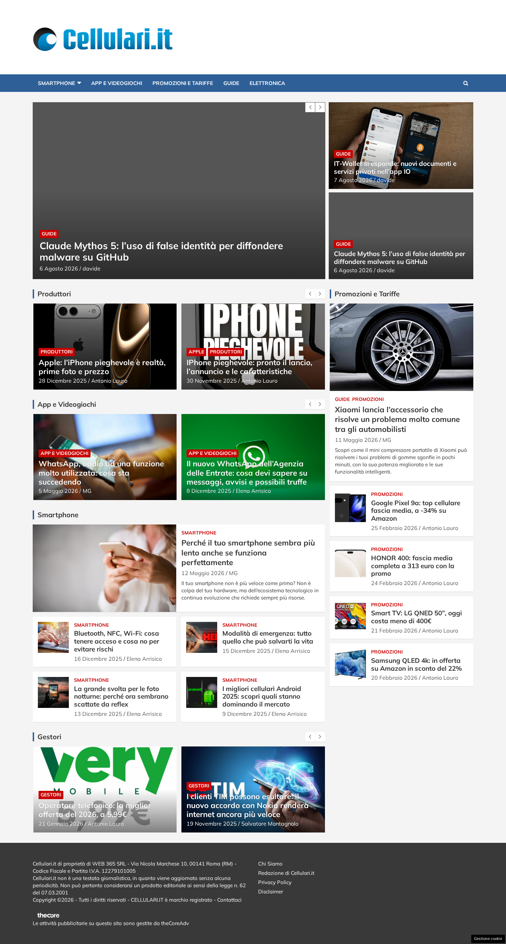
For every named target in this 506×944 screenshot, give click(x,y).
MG (233, 573)
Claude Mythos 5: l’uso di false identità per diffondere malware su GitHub (140, 251)
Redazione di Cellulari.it (286, 873)
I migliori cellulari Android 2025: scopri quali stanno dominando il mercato (261, 697)
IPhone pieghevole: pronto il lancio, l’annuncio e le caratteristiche (101, 367)
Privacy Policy (275, 882)
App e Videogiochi (116, 83)
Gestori (50, 786)
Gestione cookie (488, 938)
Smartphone (56, 83)
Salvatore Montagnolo (264, 490)
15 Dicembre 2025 (246, 650)
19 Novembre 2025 (63, 823)
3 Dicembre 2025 (209, 490)
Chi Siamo (270, 863)
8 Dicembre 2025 (60, 490)
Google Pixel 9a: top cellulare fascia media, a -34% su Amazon (415, 511)
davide (71, 268)
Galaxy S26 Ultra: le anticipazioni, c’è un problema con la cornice (248, 367)
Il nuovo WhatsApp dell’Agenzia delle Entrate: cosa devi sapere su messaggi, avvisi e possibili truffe (98, 473)
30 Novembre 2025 (63, 380)
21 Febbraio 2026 (394, 630)
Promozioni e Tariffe (182, 83)
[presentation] (310, 107)
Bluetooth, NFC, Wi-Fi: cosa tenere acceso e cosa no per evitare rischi (116, 641)
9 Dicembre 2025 (244, 713)
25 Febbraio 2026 (394, 527)
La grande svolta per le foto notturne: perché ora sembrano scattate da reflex (121, 697)
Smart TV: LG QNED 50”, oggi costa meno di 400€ (416, 617)
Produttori (78, 352)
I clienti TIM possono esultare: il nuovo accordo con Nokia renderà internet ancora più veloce (99, 805)
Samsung (238, 352)
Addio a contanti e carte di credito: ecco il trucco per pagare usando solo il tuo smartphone (249, 473)
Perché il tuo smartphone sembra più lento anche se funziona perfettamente (248, 552)
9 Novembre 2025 (210, 823)
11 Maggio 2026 (356, 439)
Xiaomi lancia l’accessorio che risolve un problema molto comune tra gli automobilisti (397, 419)
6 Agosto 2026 (38, 268)
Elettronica (267, 83)
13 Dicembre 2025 (98, 713)
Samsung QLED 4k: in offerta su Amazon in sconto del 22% (416, 664)
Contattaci (229, 900)
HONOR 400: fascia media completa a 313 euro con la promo (412, 566)
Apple (48, 352)
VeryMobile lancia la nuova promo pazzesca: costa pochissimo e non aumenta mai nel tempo (249, 805)
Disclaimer (270, 891)
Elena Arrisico (105, 490)
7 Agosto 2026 (353, 180)
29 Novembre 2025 (212, 380)
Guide (231, 83)
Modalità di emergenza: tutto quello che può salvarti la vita (267, 637)
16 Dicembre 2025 (98, 658)
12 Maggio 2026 (202, 573)
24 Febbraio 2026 (394, 583)
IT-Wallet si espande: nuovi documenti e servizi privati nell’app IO (395, 167)
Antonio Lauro (111, 380)
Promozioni (368, 399)
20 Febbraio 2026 (394, 677)
